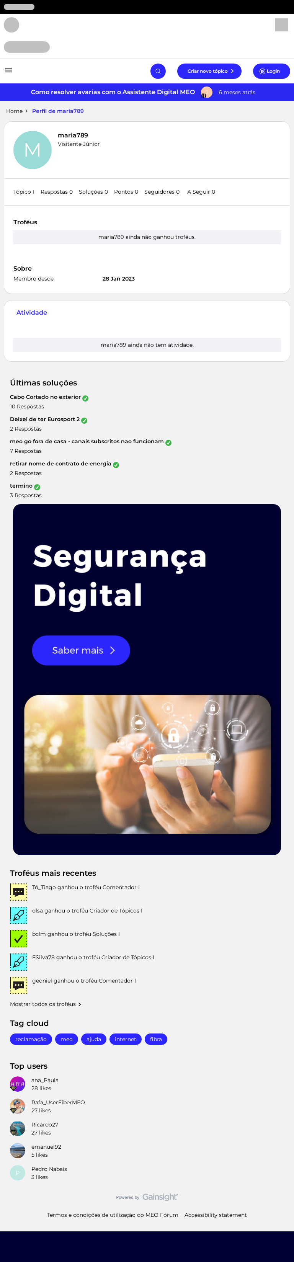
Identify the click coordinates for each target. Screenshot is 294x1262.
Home (14, 111)
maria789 (73, 135)
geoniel (42, 980)
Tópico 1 (23, 191)
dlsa (37, 910)
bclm (39, 934)
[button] (8, 72)
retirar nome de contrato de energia (60, 463)
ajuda (94, 1039)
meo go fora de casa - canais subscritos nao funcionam (87, 441)
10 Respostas (27, 406)
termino (21, 485)
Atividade (31, 312)
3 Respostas (26, 495)
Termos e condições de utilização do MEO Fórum (112, 1214)
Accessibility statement (216, 1214)
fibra (156, 1039)
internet (125, 1039)
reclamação (31, 1039)
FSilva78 (43, 957)
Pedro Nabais (49, 1169)
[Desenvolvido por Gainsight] (147, 1199)
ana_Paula (45, 1080)
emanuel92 (46, 1146)
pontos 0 (126, 191)
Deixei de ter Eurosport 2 (45, 419)
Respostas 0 (57, 191)
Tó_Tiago (44, 887)
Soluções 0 (93, 191)
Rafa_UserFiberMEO (58, 1102)
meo (66, 1039)
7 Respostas (26, 450)
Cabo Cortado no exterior (45, 396)
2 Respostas (26, 428)
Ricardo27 (44, 1124)
